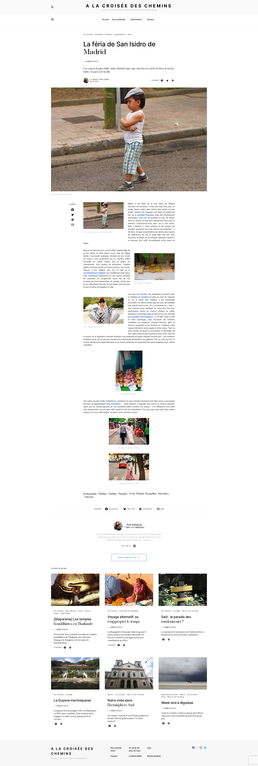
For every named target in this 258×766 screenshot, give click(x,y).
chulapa (102, 493)
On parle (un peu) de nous (135, 749)
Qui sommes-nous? (116, 749)
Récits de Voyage (190, 611)
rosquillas (151, 493)
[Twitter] (205, 747)
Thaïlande (65, 613)
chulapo (112, 493)
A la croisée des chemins (129, 5)
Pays (130, 34)
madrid (140, 493)
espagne (123, 493)
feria (132, 493)
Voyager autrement (129, 611)
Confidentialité (135, 756)
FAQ (149, 748)
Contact (113, 756)
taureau (88, 497)
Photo (88, 611)
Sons (56, 613)
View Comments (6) (127, 557)
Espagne (99, 34)
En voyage (88, 34)
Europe (108, 34)
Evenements (120, 34)
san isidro (163, 493)
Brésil (111, 695)
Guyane (176, 611)
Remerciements (154, 756)
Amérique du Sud (169, 695)
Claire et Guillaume (99, 80)
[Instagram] (201, 747)
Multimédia (70, 611)
